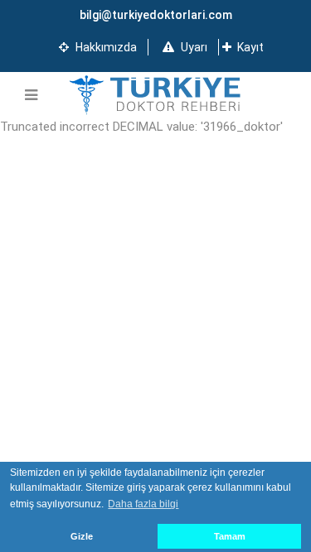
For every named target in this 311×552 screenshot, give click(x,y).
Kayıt (249, 47)
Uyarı (192, 47)
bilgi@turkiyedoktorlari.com (156, 15)
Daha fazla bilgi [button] (143, 504)
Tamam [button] (229, 536)
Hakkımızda (105, 47)
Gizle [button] (81, 536)
